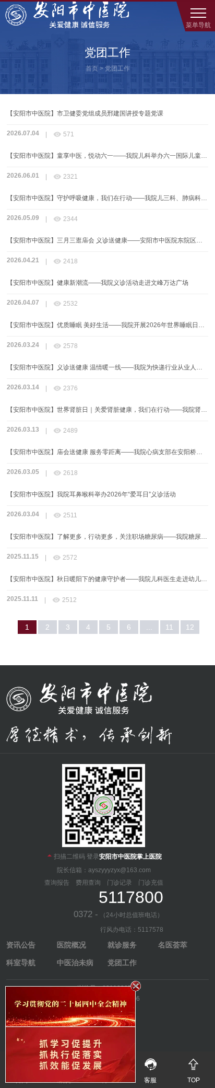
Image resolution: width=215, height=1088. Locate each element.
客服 (150, 1071)
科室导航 (20, 962)
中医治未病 (75, 962)
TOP (193, 1071)
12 (190, 627)
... (149, 627)
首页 (92, 68)
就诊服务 (122, 944)
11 (169, 627)
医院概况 (71, 944)
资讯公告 (20, 944)
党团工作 (117, 68)
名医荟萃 (172, 944)
